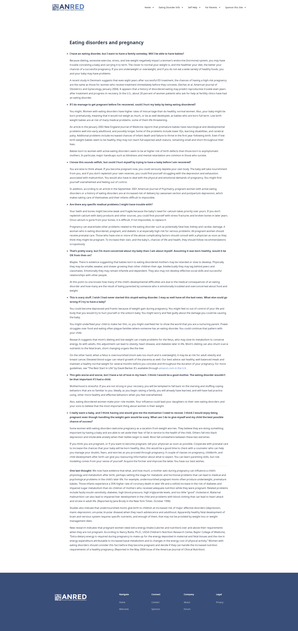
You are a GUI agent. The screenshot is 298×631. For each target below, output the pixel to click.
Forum (187, 609)
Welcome (124, 609)
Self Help (192, 7)
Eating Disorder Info (169, 7)
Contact (155, 602)
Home (148, 7)
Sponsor (155, 609)
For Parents (211, 7)
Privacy (219, 602)
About (187, 602)
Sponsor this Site (234, 7)
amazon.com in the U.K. (173, 368)
